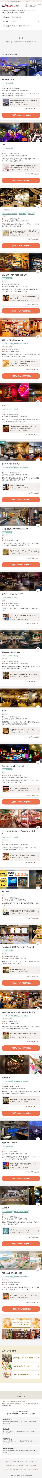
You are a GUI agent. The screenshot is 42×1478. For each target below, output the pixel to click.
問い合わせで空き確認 (22, 115)
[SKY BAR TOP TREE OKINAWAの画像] (21, 262)
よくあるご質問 (33, 1469)
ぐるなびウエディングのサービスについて (15, 1469)
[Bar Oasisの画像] (21, 879)
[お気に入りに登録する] (38, 76)
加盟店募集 (33, 1465)
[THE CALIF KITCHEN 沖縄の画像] (21, 1260)
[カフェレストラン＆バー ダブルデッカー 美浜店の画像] (21, 818)
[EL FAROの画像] (21, 1195)
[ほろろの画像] (21, 698)
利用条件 (20, 1461)
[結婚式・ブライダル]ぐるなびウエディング (13, 1401)
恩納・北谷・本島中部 (33, 1403)
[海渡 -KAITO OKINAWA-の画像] (21, 639)
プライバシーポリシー (31, 1461)
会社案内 (7, 1461)
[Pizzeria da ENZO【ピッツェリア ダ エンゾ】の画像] (21, 934)
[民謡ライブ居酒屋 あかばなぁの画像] (21, 327)
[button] (21, 1421)
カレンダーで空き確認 (22, 245)
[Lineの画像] (21, 132)
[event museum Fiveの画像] (21, 197)
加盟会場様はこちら (22, 1465)
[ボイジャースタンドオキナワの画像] (21, 581)
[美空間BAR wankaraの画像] (21, 1130)
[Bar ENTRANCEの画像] (21, 66)
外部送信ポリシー (11, 1465)
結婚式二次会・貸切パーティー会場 (11, 1403)
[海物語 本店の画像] (21, 1064)
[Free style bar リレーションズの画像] (21, 753)
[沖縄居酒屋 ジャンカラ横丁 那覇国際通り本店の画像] (21, 999)
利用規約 (14, 1461)
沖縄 (24, 1403)
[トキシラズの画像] (21, 392)
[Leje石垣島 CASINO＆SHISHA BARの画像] (21, 516)
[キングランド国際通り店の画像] (21, 451)
